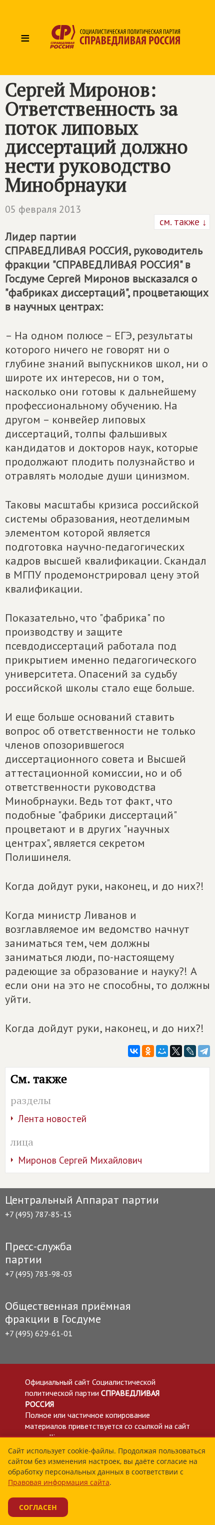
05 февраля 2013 (43, 209)
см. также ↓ (182, 222)
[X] (176, 1051)
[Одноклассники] (148, 1051)
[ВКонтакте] (134, 1051)
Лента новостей (52, 1119)
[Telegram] (204, 1051)
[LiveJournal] (190, 1051)
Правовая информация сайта (59, 1482)
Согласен (38, 1507)
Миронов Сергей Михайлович (80, 1160)
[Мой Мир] (162, 1051)
